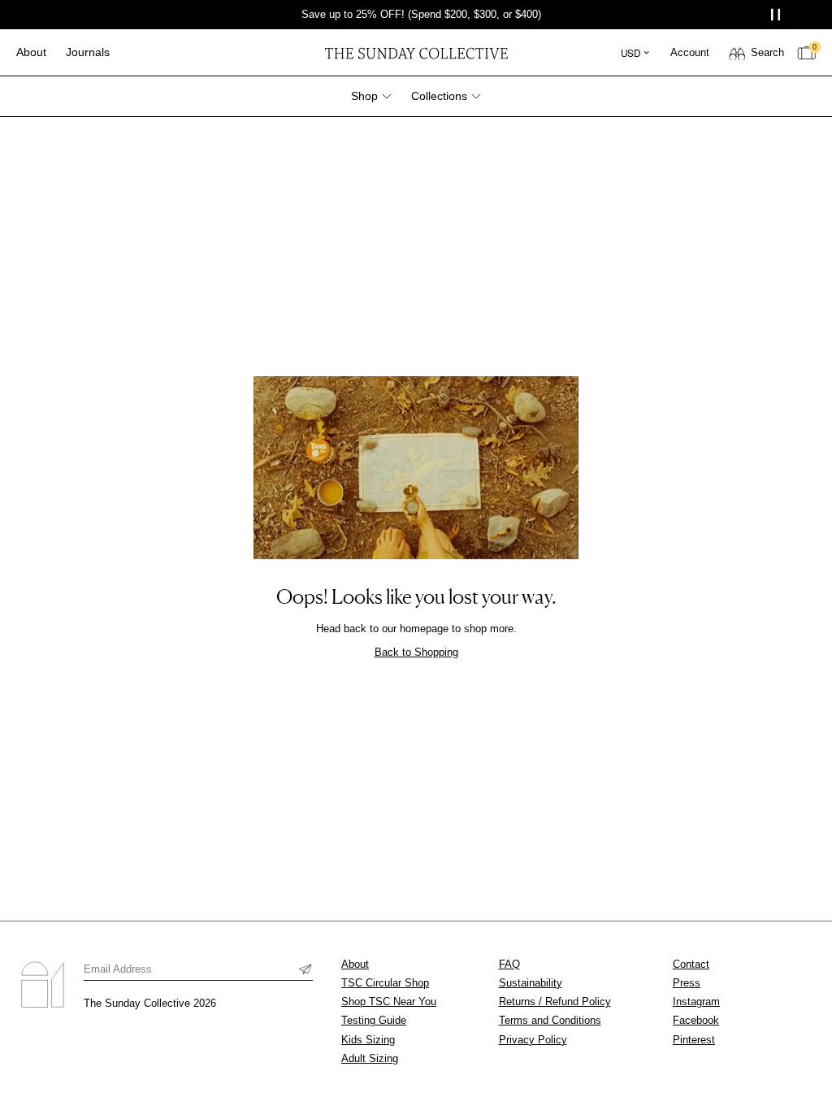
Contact (691, 964)
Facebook (696, 1020)
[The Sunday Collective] (416, 52)
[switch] (756, 53)
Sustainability (530, 983)
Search (767, 52)
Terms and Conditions (550, 1020)
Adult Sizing (369, 1058)
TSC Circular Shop (385, 983)
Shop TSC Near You (388, 1001)
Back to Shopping (416, 652)
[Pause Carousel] (777, 15)
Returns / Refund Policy (555, 1001)
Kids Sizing (368, 1040)
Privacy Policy (533, 1040)
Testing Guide (373, 1020)
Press (686, 983)
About (355, 964)
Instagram (696, 1001)
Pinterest (694, 1040)
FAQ (509, 964)
